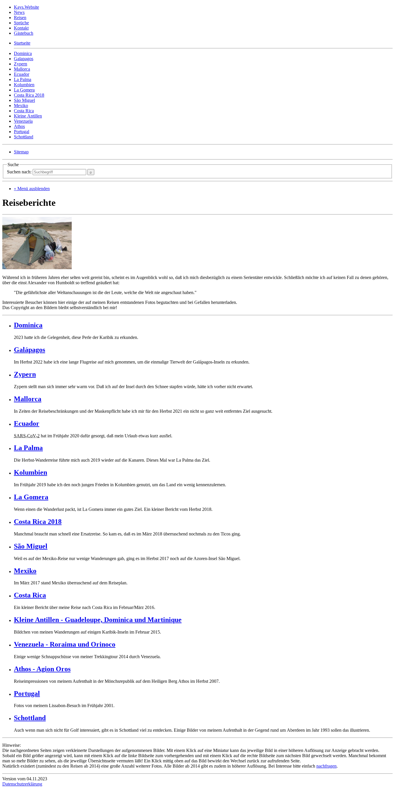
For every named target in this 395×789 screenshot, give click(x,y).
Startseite (22, 43)
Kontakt (21, 27)
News (19, 12)
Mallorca (22, 69)
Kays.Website (26, 7)
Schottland (23, 136)
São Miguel (24, 100)
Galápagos (29, 349)
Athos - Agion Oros (42, 669)
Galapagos (23, 58)
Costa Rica (24, 110)
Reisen (20, 17)
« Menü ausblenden (32, 188)
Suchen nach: (20, 171)
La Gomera (24, 89)
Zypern (20, 63)
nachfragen (326, 766)
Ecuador (21, 74)
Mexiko (21, 105)
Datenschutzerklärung (22, 783)
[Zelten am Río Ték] (37, 267)
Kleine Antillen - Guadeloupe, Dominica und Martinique (98, 619)
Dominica (23, 53)
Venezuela (23, 121)
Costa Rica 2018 (29, 95)
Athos (19, 126)
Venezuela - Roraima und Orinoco (64, 644)
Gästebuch (23, 33)
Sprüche (21, 22)
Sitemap (21, 151)
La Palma (22, 79)
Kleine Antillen (28, 115)
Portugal (21, 131)
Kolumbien (24, 84)
